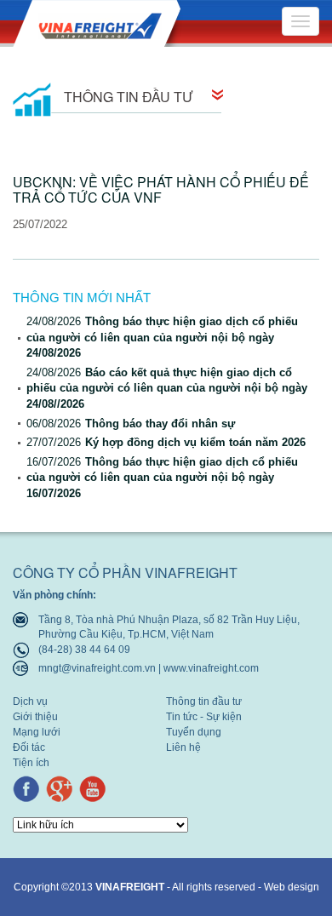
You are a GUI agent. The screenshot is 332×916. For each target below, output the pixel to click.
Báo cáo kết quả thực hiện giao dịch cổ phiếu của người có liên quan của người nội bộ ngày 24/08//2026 (166, 388)
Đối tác (29, 747)
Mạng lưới (36, 732)
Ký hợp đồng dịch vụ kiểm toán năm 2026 (166, 442)
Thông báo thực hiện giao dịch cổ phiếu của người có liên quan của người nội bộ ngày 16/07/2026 (162, 477)
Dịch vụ (30, 701)
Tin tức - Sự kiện (204, 717)
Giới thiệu (35, 717)
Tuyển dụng (193, 732)
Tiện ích (31, 763)
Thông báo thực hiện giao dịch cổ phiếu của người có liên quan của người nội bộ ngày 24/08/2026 (162, 337)
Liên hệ (183, 747)
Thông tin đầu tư (204, 701)
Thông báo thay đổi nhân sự (130, 423)
